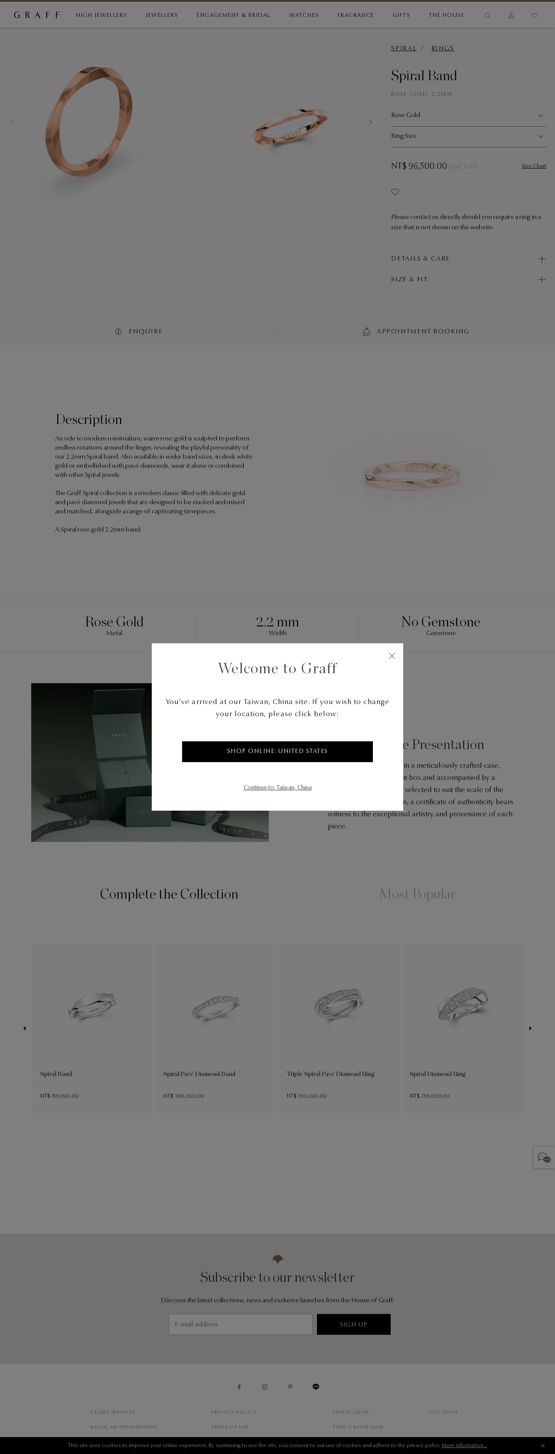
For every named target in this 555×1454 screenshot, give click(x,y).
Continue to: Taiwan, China (278, 788)
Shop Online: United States (277, 752)
